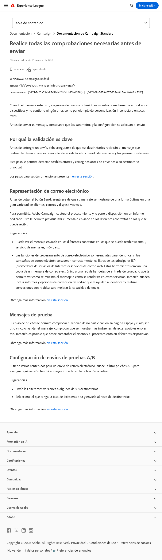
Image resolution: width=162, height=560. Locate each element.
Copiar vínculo (39, 69)
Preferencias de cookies (135, 543)
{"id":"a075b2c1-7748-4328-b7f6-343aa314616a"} (47, 85)
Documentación (21, 33)
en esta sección (82, 176)
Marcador (19, 69)
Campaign (44, 33)
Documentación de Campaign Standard (85, 33)
